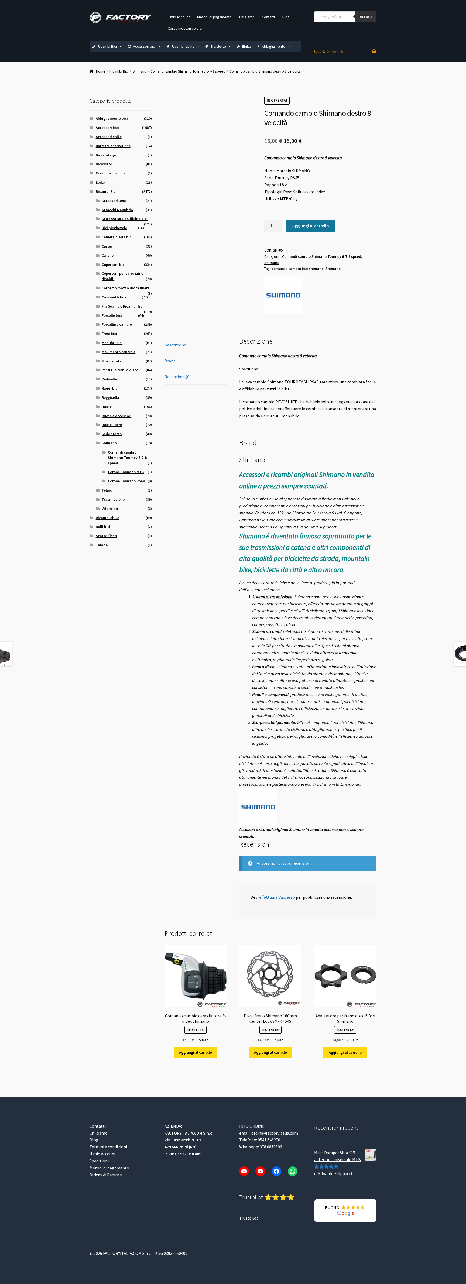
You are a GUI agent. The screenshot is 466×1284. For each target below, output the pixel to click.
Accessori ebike (109, 136)
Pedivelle (109, 379)
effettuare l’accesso (277, 897)
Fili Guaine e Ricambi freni (124, 306)
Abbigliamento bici (112, 118)
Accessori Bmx (114, 200)
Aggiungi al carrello (310, 225)
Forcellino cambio (117, 324)
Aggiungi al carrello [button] (195, 1052)
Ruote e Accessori (116, 415)
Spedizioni (99, 1160)
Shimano (139, 71)
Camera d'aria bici (117, 237)
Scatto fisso (106, 535)
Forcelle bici (112, 315)
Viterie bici (111, 508)
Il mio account (179, 17)
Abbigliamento (273, 46)
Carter (107, 246)
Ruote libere (112, 424)
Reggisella (110, 397)
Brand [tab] (170, 360)
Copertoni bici (113, 264)
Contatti (268, 17)
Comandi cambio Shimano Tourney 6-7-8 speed (187, 71)
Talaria (102, 545)
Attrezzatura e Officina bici (125, 218)
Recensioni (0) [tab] (178, 376)
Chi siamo (247, 17)
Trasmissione (113, 499)
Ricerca (365, 16)
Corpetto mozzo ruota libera (126, 288)
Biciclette (218, 46)
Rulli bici (103, 526)
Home (100, 71)
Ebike (246, 46)
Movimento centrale (118, 351)
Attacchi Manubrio (117, 209)
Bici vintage (106, 155)
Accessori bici (144, 46)
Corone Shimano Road (126, 481)
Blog (286, 17)
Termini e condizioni (108, 1146)
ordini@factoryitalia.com (274, 1132)
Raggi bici (110, 388)
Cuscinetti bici (114, 297)
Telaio (107, 490)
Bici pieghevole (114, 227)
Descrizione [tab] (175, 345)
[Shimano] (283, 295)
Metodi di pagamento (214, 17)
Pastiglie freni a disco (120, 370)
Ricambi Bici (107, 46)
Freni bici (109, 333)
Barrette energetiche (113, 145)
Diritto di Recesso (106, 1174)
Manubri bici (112, 342)
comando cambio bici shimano (298, 268)
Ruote (107, 406)
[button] (345, 1210)
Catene (108, 255)
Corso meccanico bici (185, 28)
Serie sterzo (112, 433)
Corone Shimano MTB (126, 471)
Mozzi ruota (112, 361)
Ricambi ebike (183, 46)
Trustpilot (248, 1217)
